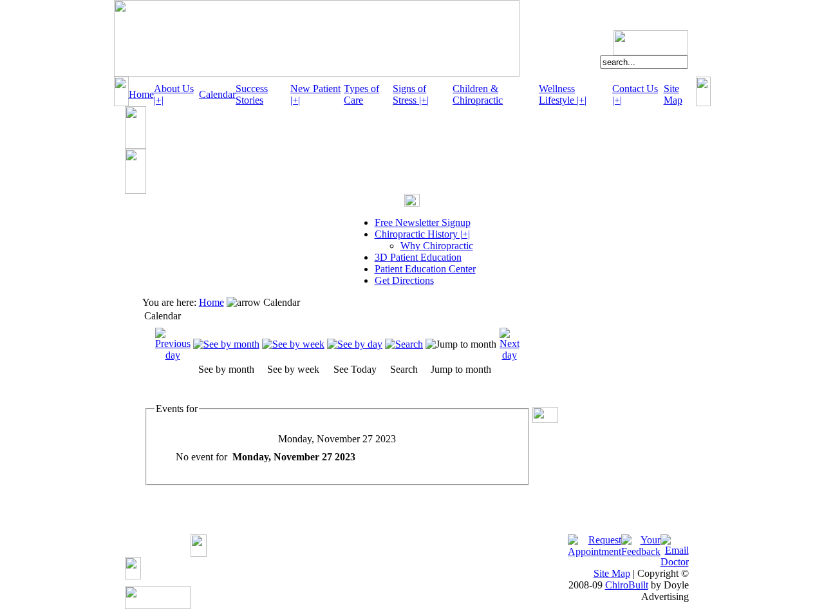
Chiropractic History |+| (422, 234)
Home (141, 94)
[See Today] (354, 344)
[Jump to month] (461, 344)
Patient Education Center (425, 268)
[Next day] (510, 355)
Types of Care (361, 94)
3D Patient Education (418, 257)
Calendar (217, 94)
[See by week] (293, 344)
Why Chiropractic (436, 245)
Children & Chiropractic (478, 94)
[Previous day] (173, 355)
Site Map (673, 94)
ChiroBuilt (626, 584)
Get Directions (404, 280)
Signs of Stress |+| (411, 94)
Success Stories (252, 94)
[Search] (404, 344)
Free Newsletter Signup (423, 222)
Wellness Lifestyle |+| (562, 94)
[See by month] (226, 344)
